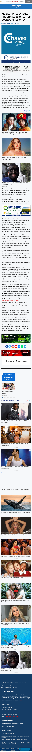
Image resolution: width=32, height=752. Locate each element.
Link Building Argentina (12, 716)
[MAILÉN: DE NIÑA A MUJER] (8, 386)
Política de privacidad (7, 691)
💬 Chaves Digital (24, 749)
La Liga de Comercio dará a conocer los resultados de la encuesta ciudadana (15, 737)
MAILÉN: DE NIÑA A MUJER (7, 733)
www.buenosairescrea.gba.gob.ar (10, 300)
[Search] (30, 6)
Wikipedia (21, 700)
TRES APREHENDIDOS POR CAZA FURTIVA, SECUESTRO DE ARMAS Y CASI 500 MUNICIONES (15, 743)
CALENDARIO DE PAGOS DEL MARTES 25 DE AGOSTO (14, 739)
